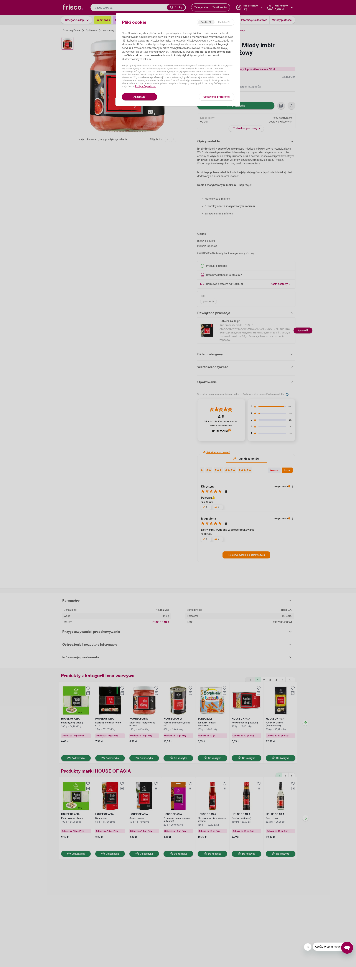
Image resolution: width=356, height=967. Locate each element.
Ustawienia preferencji (216, 96)
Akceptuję (139, 96)
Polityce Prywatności (145, 86)
